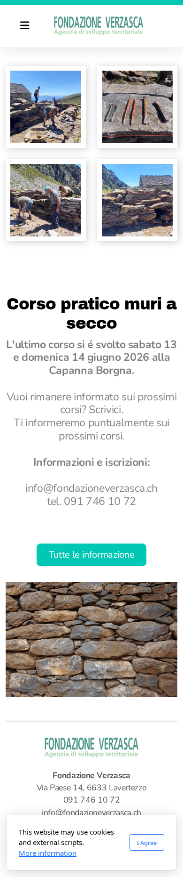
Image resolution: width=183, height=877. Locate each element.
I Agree (147, 842)
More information (47, 853)
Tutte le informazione (92, 554)
